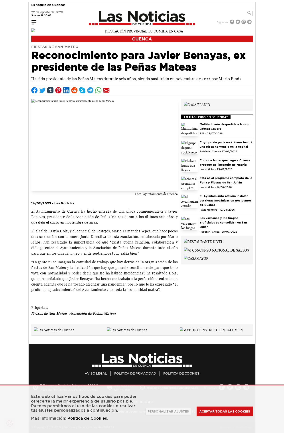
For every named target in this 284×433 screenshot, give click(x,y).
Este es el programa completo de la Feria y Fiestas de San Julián (226, 180)
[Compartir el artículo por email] (106, 90)
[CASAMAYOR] (196, 258)
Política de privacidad (135, 373)
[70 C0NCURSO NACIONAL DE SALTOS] (216, 250)
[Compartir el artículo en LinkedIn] (66, 90)
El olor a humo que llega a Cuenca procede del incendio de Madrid (225, 162)
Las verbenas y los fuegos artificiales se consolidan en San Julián (223, 222)
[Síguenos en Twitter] (238, 22)
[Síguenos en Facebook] (232, 22)
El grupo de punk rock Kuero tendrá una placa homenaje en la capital (226, 144)
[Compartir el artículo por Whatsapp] (98, 90)
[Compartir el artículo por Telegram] (90, 90)
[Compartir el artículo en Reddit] (74, 90)
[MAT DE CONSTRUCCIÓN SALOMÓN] (211, 329)
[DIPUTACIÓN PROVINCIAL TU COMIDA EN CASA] (142, 30)
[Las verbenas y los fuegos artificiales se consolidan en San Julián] (189, 223)
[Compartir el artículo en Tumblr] (50, 90)
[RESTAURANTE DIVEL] (203, 241)
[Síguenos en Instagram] (244, 22)
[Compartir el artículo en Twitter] (42, 90)
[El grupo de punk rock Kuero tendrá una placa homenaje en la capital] (189, 147)
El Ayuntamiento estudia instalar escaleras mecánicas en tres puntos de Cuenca (226, 200)
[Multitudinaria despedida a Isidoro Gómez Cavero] (189, 129)
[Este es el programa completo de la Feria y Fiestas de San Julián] (189, 183)
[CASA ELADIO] (197, 104)
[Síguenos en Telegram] (250, 22)
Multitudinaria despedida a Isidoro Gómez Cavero (225, 126)
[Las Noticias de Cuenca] (142, 18)
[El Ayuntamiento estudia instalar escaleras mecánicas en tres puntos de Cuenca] (189, 201)
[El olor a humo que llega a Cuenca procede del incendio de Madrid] (189, 165)
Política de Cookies (181, 373)
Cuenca (142, 38)
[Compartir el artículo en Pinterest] (58, 90)
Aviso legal (96, 373)
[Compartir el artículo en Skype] (82, 90)
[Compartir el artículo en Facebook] (34, 90)
